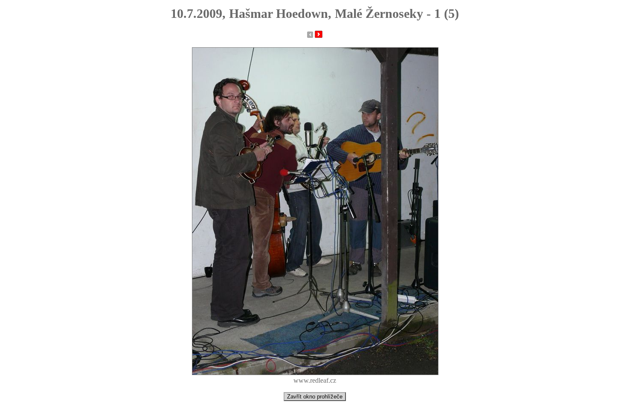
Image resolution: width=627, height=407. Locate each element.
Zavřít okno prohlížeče (315, 396)
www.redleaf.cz (314, 380)
